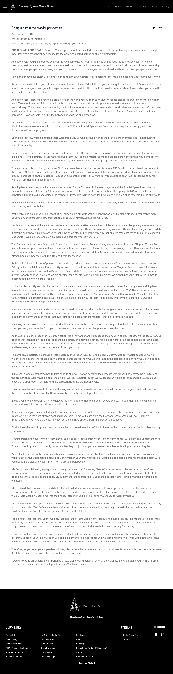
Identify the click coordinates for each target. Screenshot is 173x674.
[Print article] (154, 27)
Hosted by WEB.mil (86, 663)
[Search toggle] (168, 6)
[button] (4, 6)
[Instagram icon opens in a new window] (163, 635)
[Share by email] (160, 27)
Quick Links (13, 627)
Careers (126, 627)
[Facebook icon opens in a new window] (156, 635)
